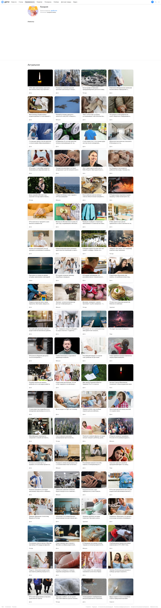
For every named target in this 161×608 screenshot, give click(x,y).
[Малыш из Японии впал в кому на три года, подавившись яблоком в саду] (67, 216)
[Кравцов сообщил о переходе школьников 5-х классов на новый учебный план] (93, 216)
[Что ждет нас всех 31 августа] (120, 323)
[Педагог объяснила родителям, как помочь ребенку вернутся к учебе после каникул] (40, 564)
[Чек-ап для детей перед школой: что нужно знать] (120, 403)
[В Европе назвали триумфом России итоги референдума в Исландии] (120, 430)
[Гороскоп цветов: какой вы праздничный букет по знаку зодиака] (120, 457)
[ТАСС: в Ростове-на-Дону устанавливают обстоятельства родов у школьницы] (93, 108)
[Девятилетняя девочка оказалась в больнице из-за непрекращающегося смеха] (120, 135)
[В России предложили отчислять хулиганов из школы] (40, 591)
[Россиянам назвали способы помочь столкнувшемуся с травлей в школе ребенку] (93, 457)
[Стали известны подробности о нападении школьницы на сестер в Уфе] (40, 403)
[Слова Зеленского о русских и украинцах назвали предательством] (67, 350)
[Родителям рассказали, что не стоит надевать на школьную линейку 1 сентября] (67, 376)
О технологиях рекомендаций (105, 606)
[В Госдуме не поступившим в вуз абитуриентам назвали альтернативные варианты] (93, 323)
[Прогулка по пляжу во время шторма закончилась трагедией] (40, 269)
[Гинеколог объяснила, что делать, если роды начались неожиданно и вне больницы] (120, 510)
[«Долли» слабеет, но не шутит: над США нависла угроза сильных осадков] (67, 591)
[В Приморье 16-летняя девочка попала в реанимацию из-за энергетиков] (67, 135)
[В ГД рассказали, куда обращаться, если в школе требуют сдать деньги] (93, 483)
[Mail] (2, 2)
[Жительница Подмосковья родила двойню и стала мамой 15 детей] (40, 108)
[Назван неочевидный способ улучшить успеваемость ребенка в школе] (40, 242)
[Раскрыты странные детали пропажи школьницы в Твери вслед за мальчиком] (67, 82)
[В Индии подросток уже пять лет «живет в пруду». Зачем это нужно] (93, 242)
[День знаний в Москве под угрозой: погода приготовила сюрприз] (40, 189)
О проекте (88, 606)
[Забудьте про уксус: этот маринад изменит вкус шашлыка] (120, 242)
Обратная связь (154, 606)
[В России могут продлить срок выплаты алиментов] (40, 216)
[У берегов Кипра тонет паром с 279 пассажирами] (67, 189)
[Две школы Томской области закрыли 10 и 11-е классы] (93, 376)
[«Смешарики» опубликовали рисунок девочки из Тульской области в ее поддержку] (93, 591)
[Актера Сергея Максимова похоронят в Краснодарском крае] (120, 376)
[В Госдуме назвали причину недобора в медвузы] (67, 269)
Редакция (94, 606)
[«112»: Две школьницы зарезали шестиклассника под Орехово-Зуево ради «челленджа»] (40, 82)
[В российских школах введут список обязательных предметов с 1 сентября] (93, 189)
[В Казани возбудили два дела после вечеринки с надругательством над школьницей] (40, 350)
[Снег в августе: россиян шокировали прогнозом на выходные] (67, 430)
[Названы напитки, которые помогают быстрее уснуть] (93, 510)
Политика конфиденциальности (122, 606)
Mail (3, 606)
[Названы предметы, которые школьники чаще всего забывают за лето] (40, 483)
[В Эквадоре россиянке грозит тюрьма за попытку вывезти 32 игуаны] (93, 537)
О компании (8, 606)
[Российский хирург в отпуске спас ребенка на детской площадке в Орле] (93, 350)
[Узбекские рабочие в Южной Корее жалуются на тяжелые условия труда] (67, 483)
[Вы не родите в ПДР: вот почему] (67, 403)
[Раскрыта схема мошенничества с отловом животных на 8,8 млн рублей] (67, 457)
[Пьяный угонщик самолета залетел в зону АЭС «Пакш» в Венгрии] (67, 108)
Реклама (14, 606)
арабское (54, 10)
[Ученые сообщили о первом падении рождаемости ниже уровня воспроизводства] (67, 564)
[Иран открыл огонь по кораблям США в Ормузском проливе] (120, 591)
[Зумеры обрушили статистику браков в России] (40, 510)
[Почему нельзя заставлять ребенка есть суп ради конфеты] (40, 376)
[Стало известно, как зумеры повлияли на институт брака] (93, 564)
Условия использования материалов (140, 606)
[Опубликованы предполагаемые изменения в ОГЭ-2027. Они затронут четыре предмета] (120, 537)
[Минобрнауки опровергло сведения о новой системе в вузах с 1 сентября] (40, 430)
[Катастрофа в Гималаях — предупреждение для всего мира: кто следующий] (93, 82)
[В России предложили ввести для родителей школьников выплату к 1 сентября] (120, 483)
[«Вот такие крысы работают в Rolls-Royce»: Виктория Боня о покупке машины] (93, 162)
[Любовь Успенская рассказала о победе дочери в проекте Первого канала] (120, 564)
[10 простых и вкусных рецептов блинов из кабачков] (120, 296)
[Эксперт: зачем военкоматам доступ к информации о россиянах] (67, 296)
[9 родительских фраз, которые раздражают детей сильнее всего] (67, 162)
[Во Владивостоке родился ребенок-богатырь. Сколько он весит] (120, 162)
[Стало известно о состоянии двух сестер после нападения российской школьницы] (93, 135)
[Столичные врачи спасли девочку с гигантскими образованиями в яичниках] (40, 135)
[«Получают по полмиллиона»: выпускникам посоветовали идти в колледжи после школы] (67, 510)
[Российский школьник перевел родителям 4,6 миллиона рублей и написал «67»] (40, 323)
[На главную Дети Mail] (6, 2)
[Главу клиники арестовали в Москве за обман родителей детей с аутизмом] (67, 537)
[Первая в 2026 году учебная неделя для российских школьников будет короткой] (93, 403)
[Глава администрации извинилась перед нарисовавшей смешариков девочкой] (120, 350)
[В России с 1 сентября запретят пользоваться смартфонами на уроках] (40, 162)
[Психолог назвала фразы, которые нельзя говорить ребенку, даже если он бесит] (93, 430)
